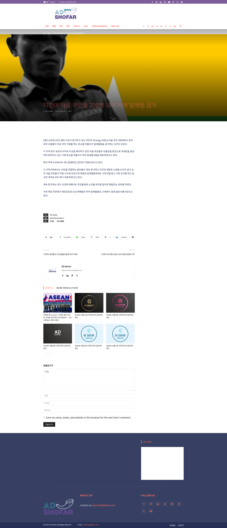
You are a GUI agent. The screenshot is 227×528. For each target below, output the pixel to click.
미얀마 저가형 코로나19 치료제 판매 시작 (118, 254)
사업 (47, 26)
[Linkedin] (161, 2)
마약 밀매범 (60, 221)
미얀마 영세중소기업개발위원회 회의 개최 (60, 254)
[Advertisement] (89, 131)
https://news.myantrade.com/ (72, 270)
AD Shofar (49, 111)
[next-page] (49, 354)
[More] (133, 237)
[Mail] (165, 2)
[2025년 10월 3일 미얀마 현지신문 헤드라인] (89, 333)
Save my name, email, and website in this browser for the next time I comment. (88, 417)
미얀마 (52, 221)
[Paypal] (173, 2)
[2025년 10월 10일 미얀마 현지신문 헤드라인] (89, 303)
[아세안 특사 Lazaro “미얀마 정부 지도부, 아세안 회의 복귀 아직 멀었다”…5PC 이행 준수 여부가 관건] (57, 303)
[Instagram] (156, 2)
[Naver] (169, 2)
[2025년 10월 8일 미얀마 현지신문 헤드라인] (57, 333)
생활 (54, 26)
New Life (115, 26)
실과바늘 (172, 525)
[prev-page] (45, 354)
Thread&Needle (99, 26)
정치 (61, 26)
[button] (180, 26)
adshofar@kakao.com (103, 505)
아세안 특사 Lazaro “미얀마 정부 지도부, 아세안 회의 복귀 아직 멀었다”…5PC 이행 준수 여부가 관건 (57, 317)
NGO (86, 26)
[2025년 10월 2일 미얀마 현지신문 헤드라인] (120, 333)
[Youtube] (182, 2)
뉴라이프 (181, 525)
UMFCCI (77, 26)
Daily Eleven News (57, 218)
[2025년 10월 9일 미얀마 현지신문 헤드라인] (120, 303)
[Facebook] (152, 2)
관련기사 (49, 287)
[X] (177, 2)
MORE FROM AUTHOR (67, 287)
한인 (68, 26)
